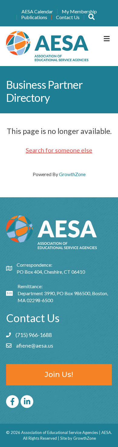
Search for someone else (59, 150)
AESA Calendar (37, 11)
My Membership (79, 11)
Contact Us (68, 17)
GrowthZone (72, 174)
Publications (34, 17)
